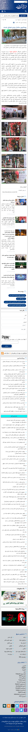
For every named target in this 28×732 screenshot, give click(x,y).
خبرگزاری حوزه (13, 52)
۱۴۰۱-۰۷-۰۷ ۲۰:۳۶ (10, 227)
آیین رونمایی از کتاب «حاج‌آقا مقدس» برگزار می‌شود (14, 579)
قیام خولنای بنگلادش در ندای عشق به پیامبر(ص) (14, 501)
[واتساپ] (13, 710)
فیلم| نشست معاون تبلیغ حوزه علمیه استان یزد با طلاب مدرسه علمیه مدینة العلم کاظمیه (8, 266)
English (24, 668)
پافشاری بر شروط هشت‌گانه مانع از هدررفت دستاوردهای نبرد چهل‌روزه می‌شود (16, 421)
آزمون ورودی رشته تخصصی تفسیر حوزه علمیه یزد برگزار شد (8, 218)
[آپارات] (21, 706)
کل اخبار (10, 637)
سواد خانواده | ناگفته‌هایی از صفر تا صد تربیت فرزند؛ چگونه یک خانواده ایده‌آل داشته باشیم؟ (14, 385)
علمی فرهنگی (22, 646)
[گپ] (17, 710)
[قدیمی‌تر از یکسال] (20, 202)
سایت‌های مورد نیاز (21, 651)
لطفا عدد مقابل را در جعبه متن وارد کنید (15, 339)
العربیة (24, 670)
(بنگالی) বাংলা (22, 678)
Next (3, 618)
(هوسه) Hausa (22, 692)
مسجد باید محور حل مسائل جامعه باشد (16, 456)
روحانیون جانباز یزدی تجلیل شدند (14, 27)
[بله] (4, 706)
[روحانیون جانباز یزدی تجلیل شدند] (14, 36)
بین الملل (9, 643)
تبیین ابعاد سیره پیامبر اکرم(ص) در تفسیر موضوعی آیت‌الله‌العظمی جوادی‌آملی (14, 393)
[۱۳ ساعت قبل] (14, 598)
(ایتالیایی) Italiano (21, 690)
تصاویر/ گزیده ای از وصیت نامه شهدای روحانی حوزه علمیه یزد (8, 277)
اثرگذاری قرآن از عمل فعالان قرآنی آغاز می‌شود (15, 435)
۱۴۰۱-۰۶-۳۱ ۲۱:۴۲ (10, 271)
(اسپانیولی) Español (20, 684)
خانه (24, 637)
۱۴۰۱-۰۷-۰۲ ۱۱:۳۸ (10, 214)
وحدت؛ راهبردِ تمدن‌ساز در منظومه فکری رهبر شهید (14, 411)
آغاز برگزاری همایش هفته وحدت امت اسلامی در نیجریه (13, 518)
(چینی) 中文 (22, 696)
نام (25, 315)
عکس (24, 649)
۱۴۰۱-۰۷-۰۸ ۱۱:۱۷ (10, 259)
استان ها (23, 643)
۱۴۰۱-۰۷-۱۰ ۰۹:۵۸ (10, 288)
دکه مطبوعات (20, 589)
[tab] (14, 416)
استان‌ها (19, 20)
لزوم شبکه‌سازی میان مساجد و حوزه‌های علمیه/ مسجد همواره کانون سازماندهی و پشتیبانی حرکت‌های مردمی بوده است (13, 398)
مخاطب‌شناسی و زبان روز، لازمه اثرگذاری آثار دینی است (13, 489)
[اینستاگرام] (25, 706)
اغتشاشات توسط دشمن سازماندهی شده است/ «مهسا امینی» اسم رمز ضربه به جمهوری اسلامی (8, 235)
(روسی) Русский (21, 682)
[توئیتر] (13, 706)
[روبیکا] (25, 710)
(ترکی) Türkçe (22, 680)
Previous (24, 618)
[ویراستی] (21, 710)
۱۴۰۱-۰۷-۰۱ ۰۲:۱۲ (10, 251)
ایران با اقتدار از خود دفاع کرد (19, 486)
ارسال (6, 346)
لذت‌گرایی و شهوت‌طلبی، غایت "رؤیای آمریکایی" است (14, 425)
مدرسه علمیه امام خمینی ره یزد (17, 305)
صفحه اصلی (24, 20)
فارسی (24, 666)
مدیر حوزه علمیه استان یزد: (9, 231)
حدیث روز (23, 16)
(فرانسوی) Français (21, 674)
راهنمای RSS (22, 657)
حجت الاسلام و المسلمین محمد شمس (15, 302)
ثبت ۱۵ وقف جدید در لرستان (19, 539)
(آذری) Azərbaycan (21, 686)
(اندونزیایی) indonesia (20, 694)
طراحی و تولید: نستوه (12, 729)
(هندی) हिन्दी (22, 676)
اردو (25, 672)
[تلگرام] (17, 706)
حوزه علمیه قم (8, 640)
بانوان (10, 646)
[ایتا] (8, 706)
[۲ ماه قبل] (14, 618)
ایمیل (24, 322)
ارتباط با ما (23, 654)
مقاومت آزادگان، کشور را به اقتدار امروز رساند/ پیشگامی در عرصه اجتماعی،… (16, 452)
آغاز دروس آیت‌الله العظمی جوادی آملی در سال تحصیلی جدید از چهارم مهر (15, 521)
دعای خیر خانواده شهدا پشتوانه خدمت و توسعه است (13, 432)
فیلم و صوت (9, 649)
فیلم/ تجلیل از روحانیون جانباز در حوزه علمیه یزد (8, 256)
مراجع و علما (22, 640)
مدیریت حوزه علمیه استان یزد (17, 295)
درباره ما (10, 654)
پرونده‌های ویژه (19, 609)
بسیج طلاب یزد (21, 299)
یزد (16, 20)
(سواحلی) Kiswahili (21, 688)
